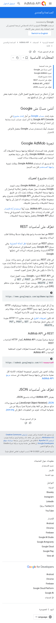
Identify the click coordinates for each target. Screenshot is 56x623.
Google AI (49, 593)
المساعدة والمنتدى (44, 12)
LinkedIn (50, 501)
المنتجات (36, 42)
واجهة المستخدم (47, 167)
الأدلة (48, 46)
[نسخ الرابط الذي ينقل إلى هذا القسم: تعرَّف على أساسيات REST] (17, 227)
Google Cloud (48, 546)
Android (50, 523)
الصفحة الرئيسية (48, 42)
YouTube (50, 511)
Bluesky (50, 492)
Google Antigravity (45, 542)
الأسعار (51, 470)
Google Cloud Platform (43, 588)
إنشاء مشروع (18, 116)
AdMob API (32, 3)
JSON (51, 402)
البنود (52, 609)
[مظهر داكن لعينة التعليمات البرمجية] (51, 292)
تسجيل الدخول (9, 3)
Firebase (50, 532)
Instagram (49, 497)
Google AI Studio (46, 537)
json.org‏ (10, 409)
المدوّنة (51, 487)
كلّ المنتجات (49, 597)
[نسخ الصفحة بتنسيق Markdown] (17, 57)
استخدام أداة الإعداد (13, 208)
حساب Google (37, 116)
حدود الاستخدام (48, 466)
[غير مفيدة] (30, 52)
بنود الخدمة (49, 475)
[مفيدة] (34, 52)
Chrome (50, 528)
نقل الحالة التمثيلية (18, 243)
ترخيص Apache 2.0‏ (46, 440)
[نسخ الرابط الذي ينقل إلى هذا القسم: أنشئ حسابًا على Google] (18, 109)
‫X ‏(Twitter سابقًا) (47, 506)
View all (50, 556)
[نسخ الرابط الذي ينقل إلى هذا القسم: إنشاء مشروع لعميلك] (25, 178)
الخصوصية (43, 609)
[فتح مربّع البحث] (19, 3)
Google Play (48, 551)
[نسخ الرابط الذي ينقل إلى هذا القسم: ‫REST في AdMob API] (25, 333)
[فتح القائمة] (50, 3)
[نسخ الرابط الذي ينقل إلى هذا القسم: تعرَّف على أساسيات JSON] (16, 390)
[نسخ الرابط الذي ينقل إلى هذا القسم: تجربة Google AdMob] (18, 143)
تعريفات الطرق (40, 318)
